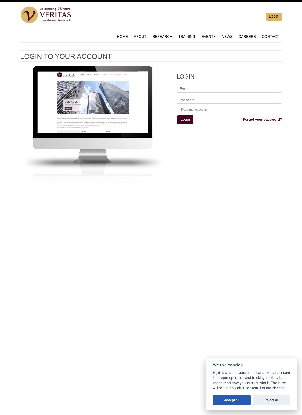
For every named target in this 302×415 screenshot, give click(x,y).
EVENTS (208, 36)
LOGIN (274, 16)
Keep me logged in (194, 109)
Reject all (271, 400)
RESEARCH (162, 36)
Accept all (231, 400)
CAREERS (247, 36)
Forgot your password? (262, 119)
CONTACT (270, 36)
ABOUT (140, 36)
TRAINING (186, 36)
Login (185, 119)
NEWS (227, 36)
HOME (122, 36)
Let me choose (272, 388)
